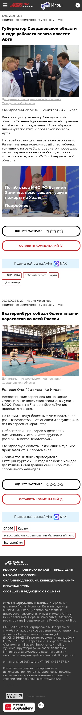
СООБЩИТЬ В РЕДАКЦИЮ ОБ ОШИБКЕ (31, 591)
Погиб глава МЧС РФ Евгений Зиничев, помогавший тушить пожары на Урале (36, 192)
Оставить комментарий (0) (41, 245)
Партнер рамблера (36, 696)
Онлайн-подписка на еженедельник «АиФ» (39, 580)
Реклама (10, 569)
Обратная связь (16, 586)
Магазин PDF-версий (20, 575)
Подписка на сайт (35, 569)
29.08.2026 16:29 (12, 300)
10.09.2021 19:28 (12, 16)
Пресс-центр (64, 569)
